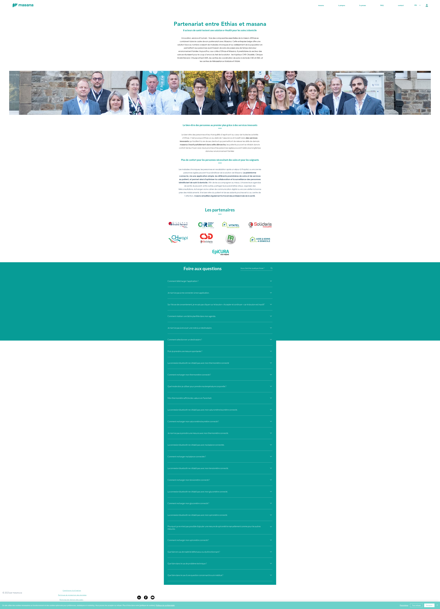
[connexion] (427, 5)
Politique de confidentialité (165, 605)
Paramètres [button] (404, 605)
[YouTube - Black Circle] (152, 597)
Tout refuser (416, 605)
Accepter (429, 605)
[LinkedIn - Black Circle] (139, 597)
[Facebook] (146, 597)
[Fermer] (437, 605)
